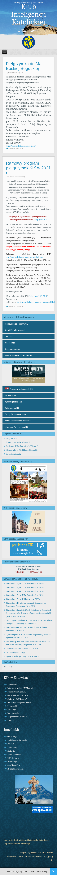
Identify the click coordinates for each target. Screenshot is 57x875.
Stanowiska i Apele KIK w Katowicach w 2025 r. (25, 587)
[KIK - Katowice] (28, 42)
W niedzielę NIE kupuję (15, 652)
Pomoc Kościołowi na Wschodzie (18, 420)
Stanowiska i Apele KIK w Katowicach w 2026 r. (25, 583)
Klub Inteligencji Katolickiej (28, 14)
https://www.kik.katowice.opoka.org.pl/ (21, 146)
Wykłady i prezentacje (13, 402)
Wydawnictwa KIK (12, 408)
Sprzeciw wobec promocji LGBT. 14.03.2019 (23, 656)
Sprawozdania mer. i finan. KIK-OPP (19, 355)
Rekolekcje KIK (10, 395)
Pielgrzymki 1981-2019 (38, 296)
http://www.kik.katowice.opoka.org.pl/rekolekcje (24, 257)
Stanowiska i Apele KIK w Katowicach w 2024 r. (25, 591)
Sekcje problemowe (12, 349)
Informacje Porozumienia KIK (16, 427)
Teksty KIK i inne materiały (15, 414)
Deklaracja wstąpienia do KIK (21, 389)
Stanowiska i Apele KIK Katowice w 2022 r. (23, 599)
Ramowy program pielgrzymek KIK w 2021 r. (28, 168)
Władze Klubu (10, 343)
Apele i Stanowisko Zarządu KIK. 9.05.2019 (23, 648)
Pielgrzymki (19, 148)
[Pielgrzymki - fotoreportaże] (34, 803)
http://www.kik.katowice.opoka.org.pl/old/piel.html (35, 302)
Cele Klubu (9, 336)
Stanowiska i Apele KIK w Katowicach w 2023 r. (25, 595)
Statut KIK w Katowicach (15, 330)
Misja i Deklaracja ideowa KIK (16, 324)
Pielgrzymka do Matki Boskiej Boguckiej (26, 66)
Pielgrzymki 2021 (40, 220)
